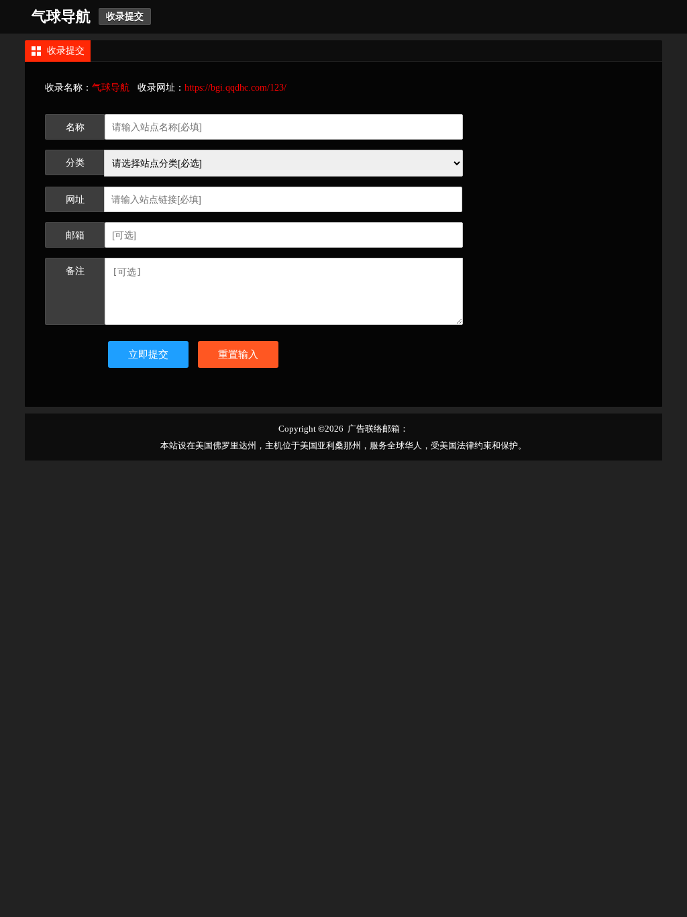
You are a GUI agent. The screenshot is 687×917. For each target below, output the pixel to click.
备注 (75, 271)
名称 (75, 127)
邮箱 (75, 235)
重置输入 (238, 354)
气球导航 (61, 16)
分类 (75, 163)
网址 (75, 200)
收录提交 (125, 16)
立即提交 (148, 354)
